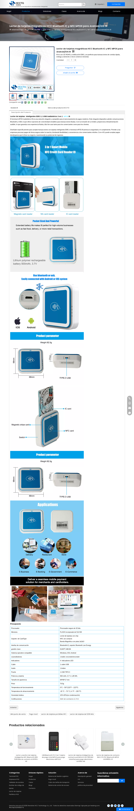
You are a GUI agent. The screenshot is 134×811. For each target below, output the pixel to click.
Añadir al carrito (69, 73)
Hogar (31, 776)
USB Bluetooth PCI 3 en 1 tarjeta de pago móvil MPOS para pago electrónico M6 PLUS (53, 757)
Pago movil (33, 714)
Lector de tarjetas (15, 791)
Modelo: (14, 108)
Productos (32, 779)
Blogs (30, 785)
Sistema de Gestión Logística (58, 776)
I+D (79, 779)
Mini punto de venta (18, 714)
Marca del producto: (56, 108)
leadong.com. (95, 806)
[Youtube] (112, 805)
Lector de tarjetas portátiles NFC (53, 714)
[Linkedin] (119, 805)
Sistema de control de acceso (58, 785)
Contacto (32, 788)
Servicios (81, 782)
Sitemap (77, 806)
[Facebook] (108, 805)
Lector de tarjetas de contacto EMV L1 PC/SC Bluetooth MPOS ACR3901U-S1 (108, 757)
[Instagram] (115, 805)
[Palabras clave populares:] (84, 4)
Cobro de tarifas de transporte (58, 782)
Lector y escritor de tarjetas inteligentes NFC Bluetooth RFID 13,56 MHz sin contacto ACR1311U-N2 (26, 758)
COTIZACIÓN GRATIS (116, 4)
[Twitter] (122, 805)
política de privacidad (85, 785)
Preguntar (69, 68)
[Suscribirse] (122, 781)
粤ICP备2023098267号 (16, 807)
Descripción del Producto (21, 112)
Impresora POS (14, 779)
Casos (31, 782)
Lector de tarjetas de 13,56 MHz (82, 714)
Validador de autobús (16, 782)
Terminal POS (13, 776)
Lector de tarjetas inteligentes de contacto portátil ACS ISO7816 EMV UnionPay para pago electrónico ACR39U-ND (80, 758)
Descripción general (84, 776)
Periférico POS (14, 794)
